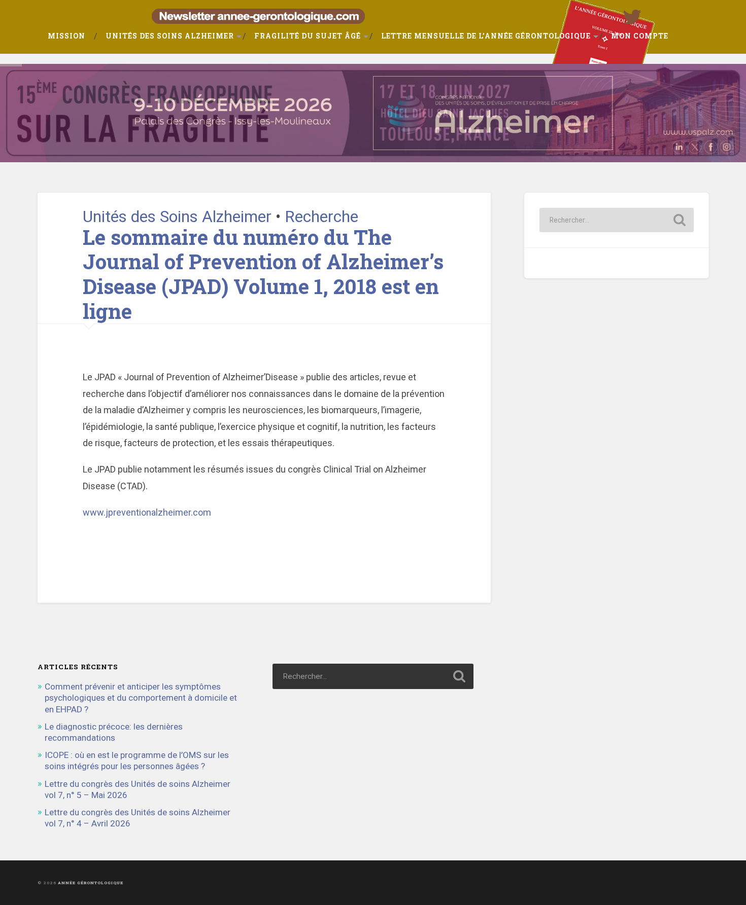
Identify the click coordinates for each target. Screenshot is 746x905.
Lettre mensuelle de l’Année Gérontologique (486, 36)
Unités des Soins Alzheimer (170, 36)
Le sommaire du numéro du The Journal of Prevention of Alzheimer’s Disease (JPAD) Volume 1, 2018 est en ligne (263, 274)
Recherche (321, 216)
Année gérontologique (90, 882)
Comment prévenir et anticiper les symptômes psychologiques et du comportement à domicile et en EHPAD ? (141, 697)
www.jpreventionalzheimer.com (147, 512)
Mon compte (639, 36)
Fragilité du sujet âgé (307, 36)
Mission (66, 36)
